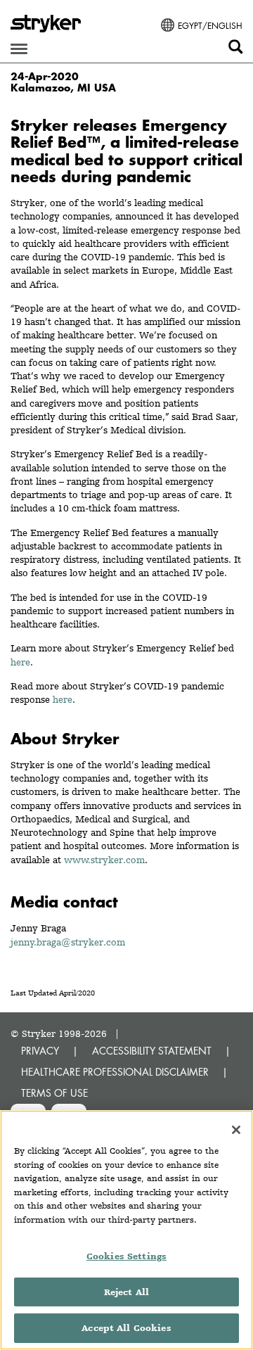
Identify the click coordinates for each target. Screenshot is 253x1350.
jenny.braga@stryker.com (68, 942)
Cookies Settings (126, 1256)
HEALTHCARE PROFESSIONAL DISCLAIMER (115, 1071)
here (20, 662)
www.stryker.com (104, 859)
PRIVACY (40, 1050)
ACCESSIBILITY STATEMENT (152, 1050)
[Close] (236, 1129)
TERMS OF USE (54, 1093)
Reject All (126, 1292)
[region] (126, 1230)
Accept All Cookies (126, 1328)
